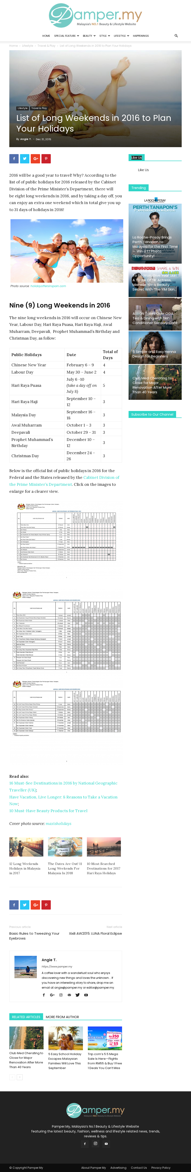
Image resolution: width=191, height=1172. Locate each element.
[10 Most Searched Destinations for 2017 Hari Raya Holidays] (104, 847)
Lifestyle (120, 36)
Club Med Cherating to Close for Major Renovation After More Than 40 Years (26, 1060)
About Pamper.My (93, 1168)
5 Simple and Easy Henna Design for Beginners (154, 354)
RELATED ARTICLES (26, 1017)
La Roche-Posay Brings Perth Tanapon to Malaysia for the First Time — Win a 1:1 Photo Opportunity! (155, 246)
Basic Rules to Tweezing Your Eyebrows (34, 936)
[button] (176, 36)
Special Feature (65, 36)
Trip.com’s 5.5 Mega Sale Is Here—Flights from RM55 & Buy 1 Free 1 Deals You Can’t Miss (105, 1061)
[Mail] (71, 995)
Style (103, 36)
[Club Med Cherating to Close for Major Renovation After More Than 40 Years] (26, 1037)
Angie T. (26, 139)
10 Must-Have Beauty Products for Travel (48, 810)
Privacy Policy (161, 1168)
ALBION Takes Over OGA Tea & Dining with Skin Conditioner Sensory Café (155, 318)
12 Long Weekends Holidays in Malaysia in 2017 (24, 868)
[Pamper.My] (95, 15)
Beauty (87, 36)
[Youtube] (88, 995)
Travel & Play (46, 46)
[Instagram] (62, 995)
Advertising (118, 1168)
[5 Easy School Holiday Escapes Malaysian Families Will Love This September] (65, 1038)
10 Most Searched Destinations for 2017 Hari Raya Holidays (103, 868)
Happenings (141, 36)
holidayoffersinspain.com (48, 286)
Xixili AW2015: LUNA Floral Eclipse (95, 933)
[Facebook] (45, 995)
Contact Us (139, 1168)
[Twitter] (79, 995)
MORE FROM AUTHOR (62, 1017)
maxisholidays (58, 823)
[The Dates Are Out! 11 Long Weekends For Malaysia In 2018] (65, 847)
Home (46, 36)
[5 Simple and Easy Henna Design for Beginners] (155, 347)
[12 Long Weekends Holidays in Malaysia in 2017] (26, 847)
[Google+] (54, 995)
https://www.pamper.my (57, 966)
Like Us (136, 158)
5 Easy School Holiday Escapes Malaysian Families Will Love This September (64, 1061)
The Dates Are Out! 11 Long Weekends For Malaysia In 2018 (65, 868)
